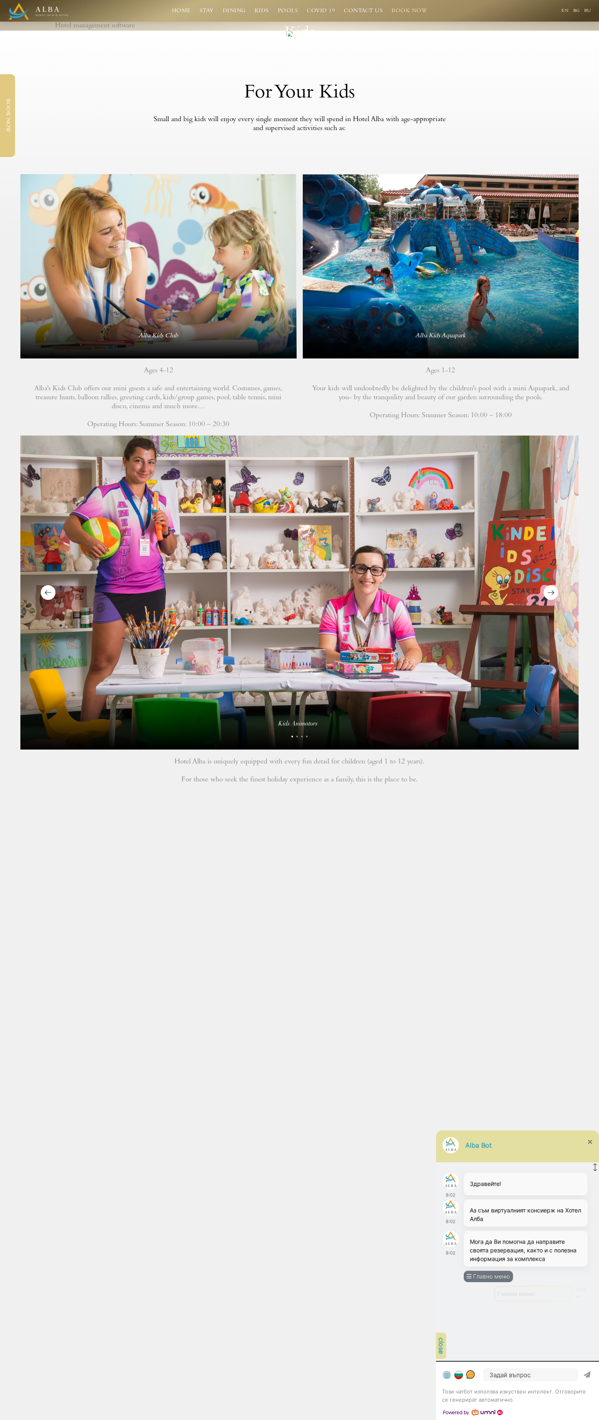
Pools (288, 11)
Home (181, 11)
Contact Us (363, 11)
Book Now (409, 11)
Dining (234, 11)
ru (587, 11)
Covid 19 (321, 11)
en (566, 11)
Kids (262, 11)
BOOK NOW (7, 116)
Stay (207, 11)
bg (577, 11)
